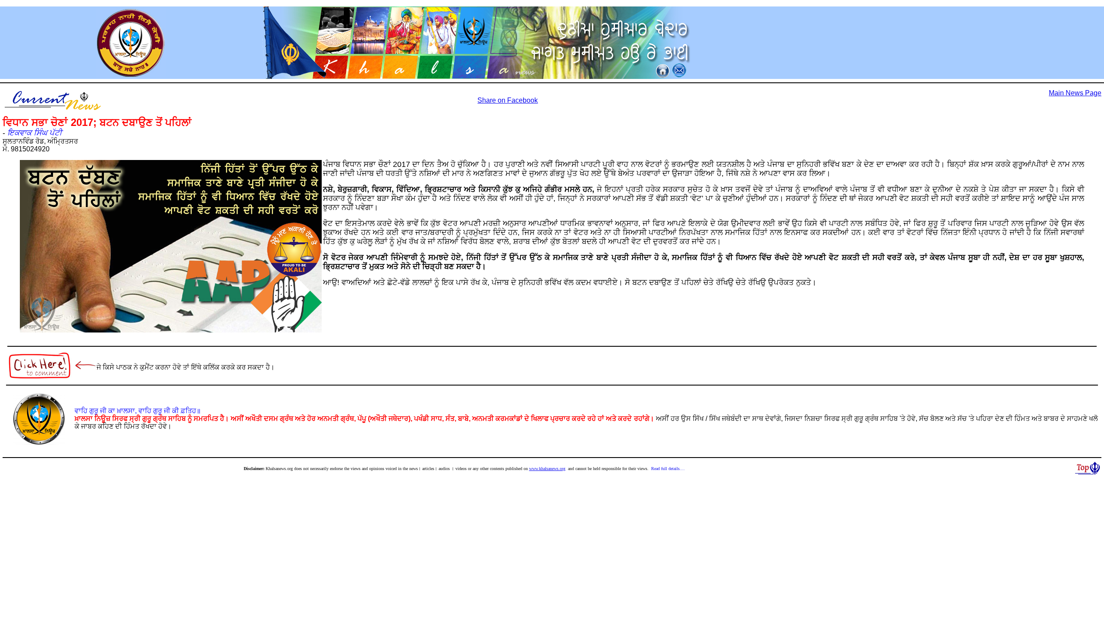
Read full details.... (668, 468)
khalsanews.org (552, 468)
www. (534, 468)
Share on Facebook (507, 100)
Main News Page (1075, 93)
